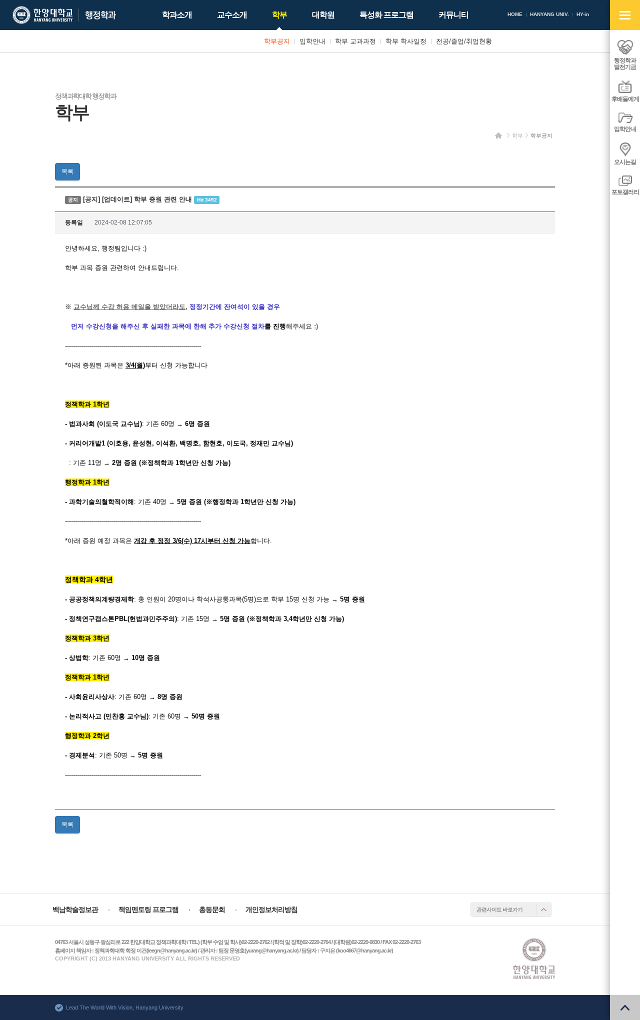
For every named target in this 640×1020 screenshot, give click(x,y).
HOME (515, 14)
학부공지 (541, 135)
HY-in (582, 14)
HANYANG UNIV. (549, 14)
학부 (517, 135)
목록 (68, 171)
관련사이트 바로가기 (499, 909)
